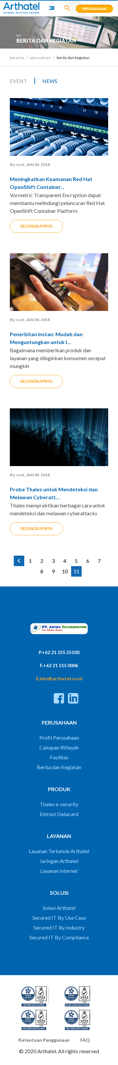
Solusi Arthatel (59, 908)
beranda (17, 57)
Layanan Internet (59, 871)
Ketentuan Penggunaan (43, 1040)
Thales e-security (59, 804)
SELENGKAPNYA (36, 226)
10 (65, 571)
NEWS (49, 81)
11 (76, 571)
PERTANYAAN (94, 9)
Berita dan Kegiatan (59, 767)
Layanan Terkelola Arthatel (59, 851)
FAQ (85, 1040)
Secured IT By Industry (59, 927)
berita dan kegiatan (73, 57)
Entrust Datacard (59, 814)
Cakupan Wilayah (59, 747)
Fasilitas (59, 757)
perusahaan (40, 57)
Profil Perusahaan (59, 737)
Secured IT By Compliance (59, 937)
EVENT (18, 81)
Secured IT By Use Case (59, 917)
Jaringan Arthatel (59, 861)
